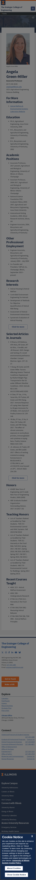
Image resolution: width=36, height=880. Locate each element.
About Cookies (14, 868)
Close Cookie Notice (16, 875)
